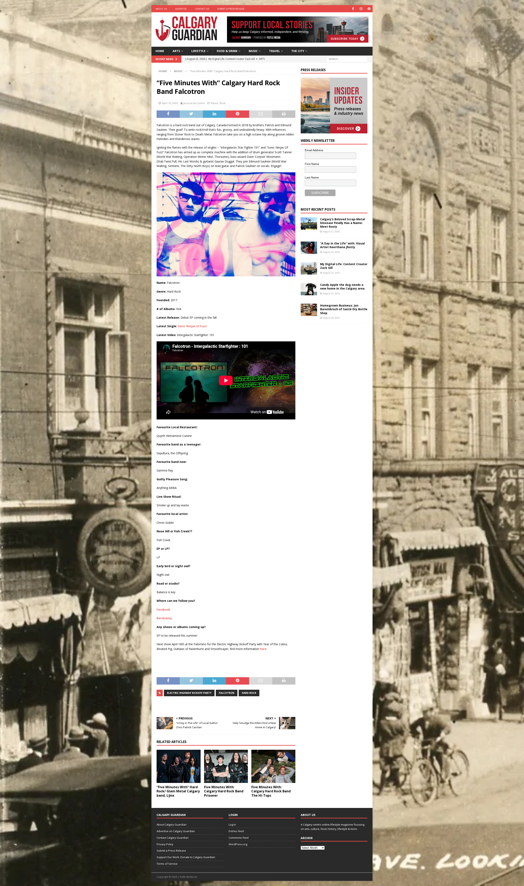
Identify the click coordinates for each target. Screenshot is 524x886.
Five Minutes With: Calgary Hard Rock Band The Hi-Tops (271, 791)
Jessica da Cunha (194, 103)
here (263, 649)
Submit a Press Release (230, 8)
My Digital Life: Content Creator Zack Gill (343, 266)
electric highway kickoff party (189, 693)
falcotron (226, 693)
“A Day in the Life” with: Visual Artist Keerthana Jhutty (342, 245)
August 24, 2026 (331, 317)
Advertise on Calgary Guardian (176, 831)
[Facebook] (353, 8)
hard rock (249, 693)
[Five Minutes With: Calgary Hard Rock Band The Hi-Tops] (273, 766)
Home (160, 51)
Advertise (181, 8)
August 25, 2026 (331, 272)
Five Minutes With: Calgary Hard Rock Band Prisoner (223, 791)
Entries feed (236, 831)
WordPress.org (238, 844)
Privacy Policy (165, 844)
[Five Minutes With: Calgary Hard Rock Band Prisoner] (226, 766)
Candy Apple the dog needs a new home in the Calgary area (342, 286)
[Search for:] (346, 59)
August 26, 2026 (331, 251)
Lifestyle (198, 51)
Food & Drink (227, 51)
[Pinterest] (369, 8)
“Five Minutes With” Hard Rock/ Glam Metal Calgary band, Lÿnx (178, 791)
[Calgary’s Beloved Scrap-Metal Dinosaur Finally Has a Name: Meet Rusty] (309, 223)
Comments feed (238, 837)
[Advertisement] (331, 390)
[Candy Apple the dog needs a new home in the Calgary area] (309, 289)
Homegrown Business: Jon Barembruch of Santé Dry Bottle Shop (343, 309)
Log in (232, 824)
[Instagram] (361, 8)
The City (297, 51)
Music (253, 51)
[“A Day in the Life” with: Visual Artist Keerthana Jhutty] (309, 248)
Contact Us (202, 8)
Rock (223, 103)
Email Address (314, 150)
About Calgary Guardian (171, 824)
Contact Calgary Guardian (173, 837)
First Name (312, 164)
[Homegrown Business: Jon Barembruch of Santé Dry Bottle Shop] (309, 310)
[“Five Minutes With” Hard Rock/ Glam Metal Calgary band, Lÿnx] (179, 766)
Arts (176, 51)
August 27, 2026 (331, 231)
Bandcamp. (165, 618)
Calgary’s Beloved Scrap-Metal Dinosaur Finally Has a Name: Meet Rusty (342, 222)
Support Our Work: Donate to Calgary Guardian (186, 857)
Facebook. (164, 609)
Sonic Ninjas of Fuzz (192, 326)
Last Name (312, 177)
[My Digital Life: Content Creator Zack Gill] (309, 268)
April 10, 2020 (170, 103)
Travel (274, 51)
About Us (161, 8)
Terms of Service (167, 864)
